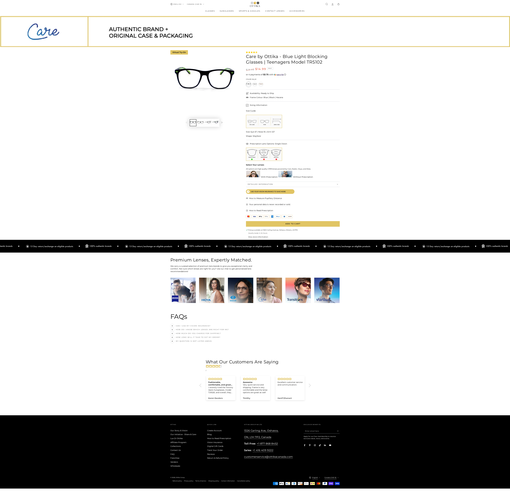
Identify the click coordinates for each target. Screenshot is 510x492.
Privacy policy (188, 481)
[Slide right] (221, 122)
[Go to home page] (255, 4)
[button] (327, 4)
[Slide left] (186, 122)
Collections (175, 446)
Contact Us (175, 450)
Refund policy (177, 481)
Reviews (211, 454)
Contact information (228, 481)
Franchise (174, 458)
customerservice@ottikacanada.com (268, 456)
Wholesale (175, 466)
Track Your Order (215, 450)
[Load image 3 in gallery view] (208, 122)
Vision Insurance (214, 442)
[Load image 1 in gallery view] (193, 122)
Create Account (214, 430)
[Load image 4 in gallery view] (215, 122)
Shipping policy (213, 481)
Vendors (174, 462)
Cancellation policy (243, 481)
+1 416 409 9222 (263, 450)
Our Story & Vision (179, 430)
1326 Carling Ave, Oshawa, (261, 430)
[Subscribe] (338, 431)
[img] (256, 366)
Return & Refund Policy (218, 458)
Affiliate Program (178, 442)
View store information (258, 237)
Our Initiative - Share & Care (183, 434)
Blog (209, 434)
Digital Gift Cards (215, 446)
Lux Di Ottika (176, 438)
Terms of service (200, 481)
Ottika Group (180, 477)
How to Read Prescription (219, 438)
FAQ (172, 454)
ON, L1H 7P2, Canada (257, 437)
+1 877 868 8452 (267, 443)
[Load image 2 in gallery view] (200, 122)
